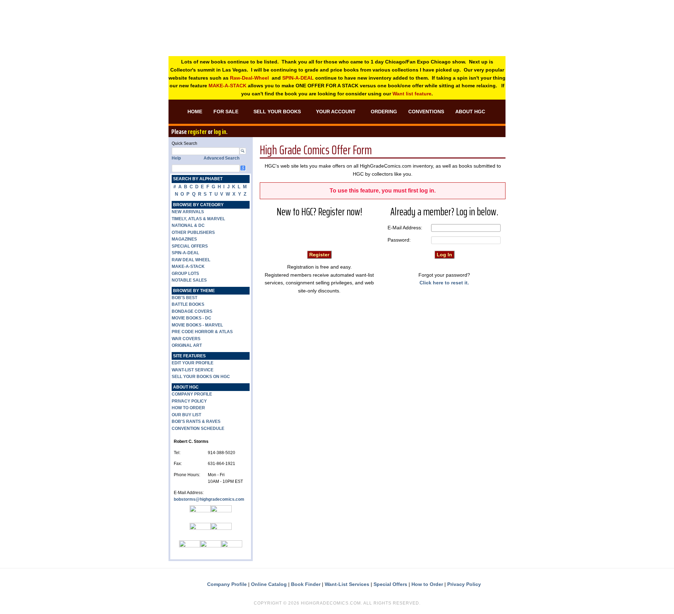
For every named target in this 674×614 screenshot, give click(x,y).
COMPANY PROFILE (192, 394)
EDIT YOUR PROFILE (192, 362)
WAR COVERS (186, 338)
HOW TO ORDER (188, 407)
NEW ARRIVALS (188, 211)
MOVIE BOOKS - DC (191, 318)
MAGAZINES (184, 239)
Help (176, 158)
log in (220, 131)
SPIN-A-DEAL (298, 78)
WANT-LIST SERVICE (192, 369)
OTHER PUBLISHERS (193, 232)
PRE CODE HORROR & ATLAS (202, 331)
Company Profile (227, 584)
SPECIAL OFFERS (190, 246)
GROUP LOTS (185, 273)
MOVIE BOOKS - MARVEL (197, 325)
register (197, 131)
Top (657, 597)
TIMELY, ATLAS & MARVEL (198, 218)
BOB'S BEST (184, 297)
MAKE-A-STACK (227, 85)
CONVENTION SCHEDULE (198, 428)
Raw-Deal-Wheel (249, 78)
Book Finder (306, 584)
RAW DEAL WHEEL (191, 259)
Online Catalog (269, 584)
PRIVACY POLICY (189, 401)
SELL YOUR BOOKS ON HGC (201, 376)
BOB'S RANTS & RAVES (196, 421)
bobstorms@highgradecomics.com (209, 499)
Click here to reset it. (444, 282)
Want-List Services (347, 584)
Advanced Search (221, 158)
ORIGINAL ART (187, 345)
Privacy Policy (464, 584)
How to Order (427, 584)
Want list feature (411, 93)
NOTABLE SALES (189, 280)
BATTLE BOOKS (188, 304)
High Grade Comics (336, 35)
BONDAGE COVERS (192, 311)
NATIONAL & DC (188, 225)
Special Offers (390, 584)
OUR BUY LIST (186, 414)
